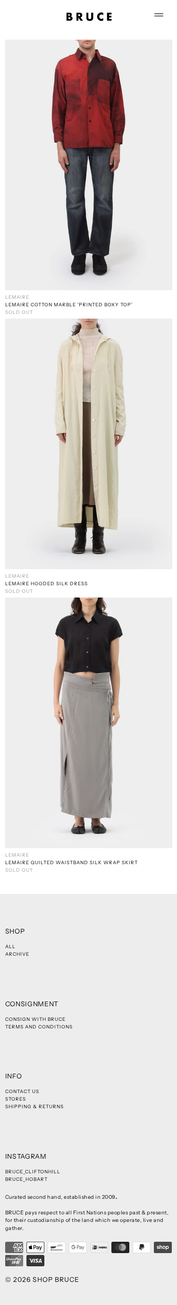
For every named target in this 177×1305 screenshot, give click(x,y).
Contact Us (22, 1091)
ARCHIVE (17, 954)
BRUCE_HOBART (26, 1179)
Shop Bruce (56, 1279)
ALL (10, 946)
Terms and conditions (39, 1027)
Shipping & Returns (34, 1106)
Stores (15, 1099)
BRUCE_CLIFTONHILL (32, 1172)
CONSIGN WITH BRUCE (35, 1019)
